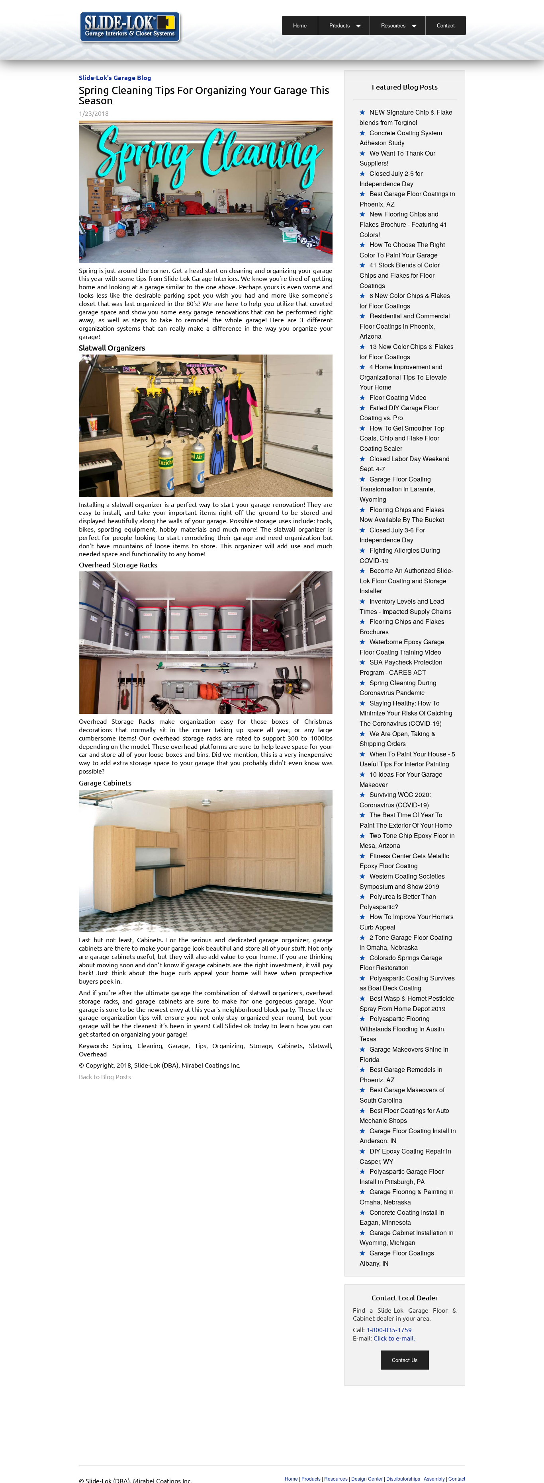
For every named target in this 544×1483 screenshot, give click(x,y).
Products (339, 25)
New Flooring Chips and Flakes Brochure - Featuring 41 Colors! (403, 224)
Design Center (367, 1478)
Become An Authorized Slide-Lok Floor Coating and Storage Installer (406, 580)
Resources (393, 25)
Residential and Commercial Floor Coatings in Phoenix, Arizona (405, 326)
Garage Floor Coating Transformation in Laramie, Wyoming (397, 489)
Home (300, 25)
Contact (446, 25)
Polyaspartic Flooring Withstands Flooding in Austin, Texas (403, 1028)
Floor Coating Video (398, 397)
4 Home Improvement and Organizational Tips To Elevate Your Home (403, 377)
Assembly (434, 1478)
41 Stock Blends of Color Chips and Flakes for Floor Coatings (400, 275)
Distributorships (403, 1478)
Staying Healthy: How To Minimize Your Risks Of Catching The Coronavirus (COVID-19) (406, 713)
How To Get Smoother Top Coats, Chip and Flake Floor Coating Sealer (402, 438)
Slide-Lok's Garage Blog (115, 77)
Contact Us (405, 1360)
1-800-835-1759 (389, 1329)
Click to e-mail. (394, 1338)
